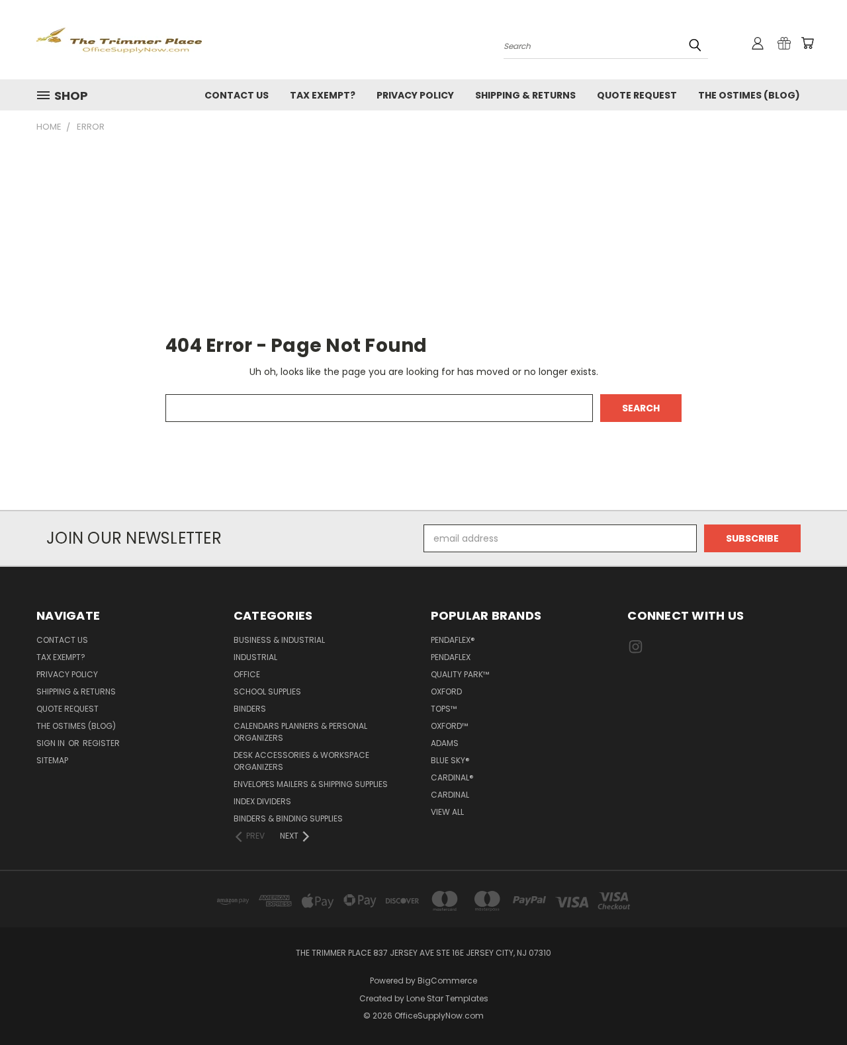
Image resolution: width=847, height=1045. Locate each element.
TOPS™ (444, 708)
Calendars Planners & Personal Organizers (300, 731)
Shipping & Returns (525, 95)
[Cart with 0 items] (807, 43)
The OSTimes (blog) (749, 95)
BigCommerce (447, 980)
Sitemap (52, 760)
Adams (445, 743)
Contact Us (236, 95)
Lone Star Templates (447, 998)
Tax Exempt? (322, 95)
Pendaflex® (453, 640)
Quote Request (637, 95)
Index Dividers (262, 801)
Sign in (51, 743)
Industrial (255, 657)
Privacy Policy (415, 95)
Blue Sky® (450, 760)
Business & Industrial (279, 640)
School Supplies (267, 691)
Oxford (446, 691)
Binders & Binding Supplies (288, 818)
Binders (250, 708)
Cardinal (450, 794)
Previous (812, 1003)
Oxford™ (449, 726)
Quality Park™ (460, 674)
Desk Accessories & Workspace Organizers (301, 761)
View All (447, 811)
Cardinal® (452, 777)
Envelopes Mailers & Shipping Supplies (311, 784)
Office (247, 674)
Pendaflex (450, 657)
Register (101, 743)
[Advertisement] (423, 232)
